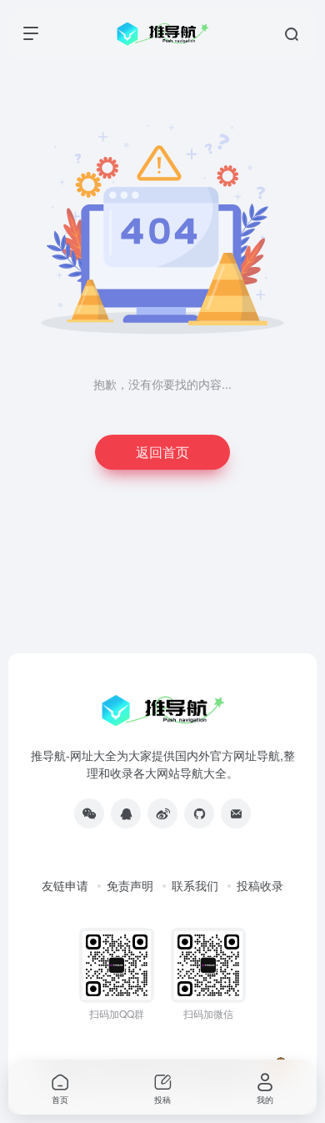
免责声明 (130, 885)
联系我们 (195, 885)
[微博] (163, 813)
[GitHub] (199, 813)
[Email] (236, 813)
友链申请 (65, 885)
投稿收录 (260, 885)
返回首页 (162, 451)
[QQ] (126, 813)
